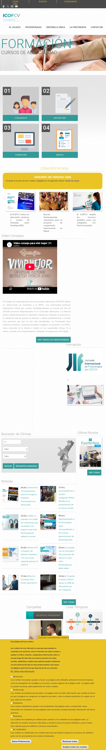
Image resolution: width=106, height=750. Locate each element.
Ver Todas (68, 602)
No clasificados (19, 729)
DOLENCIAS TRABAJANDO (48, 615)
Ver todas (94, 472)
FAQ (15, 4)
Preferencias (18, 689)
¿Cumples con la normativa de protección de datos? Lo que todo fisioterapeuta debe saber (67, 557)
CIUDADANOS (70, 1)
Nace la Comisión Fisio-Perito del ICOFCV (29, 579)
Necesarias (18, 676)
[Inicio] (20, 17)
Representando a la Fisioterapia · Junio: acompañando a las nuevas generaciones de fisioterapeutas (67, 529)
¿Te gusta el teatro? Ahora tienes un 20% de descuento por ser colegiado (67, 583)
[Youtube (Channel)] (16, 7)
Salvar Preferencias (21, 741)
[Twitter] (7, 7)
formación (36, 44)
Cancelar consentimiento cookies (53, 637)
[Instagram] (12, 7)
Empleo (59, 155)
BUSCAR (43, 1)
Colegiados (21, 118)
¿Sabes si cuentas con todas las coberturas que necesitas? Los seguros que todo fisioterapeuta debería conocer (29, 526)
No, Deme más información (23, 671)
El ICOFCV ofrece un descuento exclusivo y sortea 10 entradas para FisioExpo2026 (19, 220)
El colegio (15, 27)
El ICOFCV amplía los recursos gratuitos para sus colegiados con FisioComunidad (86, 220)
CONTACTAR (97, 27)
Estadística (17, 702)
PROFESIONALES (33, 27)
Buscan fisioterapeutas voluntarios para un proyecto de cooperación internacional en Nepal (53, 222)
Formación (21, 155)
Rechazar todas (70, 741)
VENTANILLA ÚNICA (55, 27)
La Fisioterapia (78, 27)
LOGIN (15, 1)
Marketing (17, 715)
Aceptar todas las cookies (75, 746)
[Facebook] (3, 7)
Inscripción (60, 118)
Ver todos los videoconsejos (53, 339)
